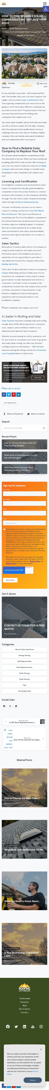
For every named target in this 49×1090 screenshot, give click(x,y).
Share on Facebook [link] (15, 414)
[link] (46, 9)
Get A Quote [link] (24, 1009)
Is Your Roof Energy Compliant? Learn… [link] (21, 954)
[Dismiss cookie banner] (41, 1049)
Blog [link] (24, 1005)
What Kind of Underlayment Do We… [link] (24, 849)
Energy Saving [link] (24, 655)
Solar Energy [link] (24, 673)
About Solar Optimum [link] (24, 649)
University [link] (24, 1002)
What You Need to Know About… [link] (22, 901)
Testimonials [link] (24, 998)
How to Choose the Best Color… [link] (21, 798)
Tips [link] (24, 685)
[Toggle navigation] (44, 4)
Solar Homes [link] (24, 679)
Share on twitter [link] (38, 414)
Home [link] (4, 28)
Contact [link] (24, 1012)
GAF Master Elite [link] (24, 661)
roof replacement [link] (10, 403)
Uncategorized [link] (24, 691)
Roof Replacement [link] (19, 28)
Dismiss (33, 1080)
